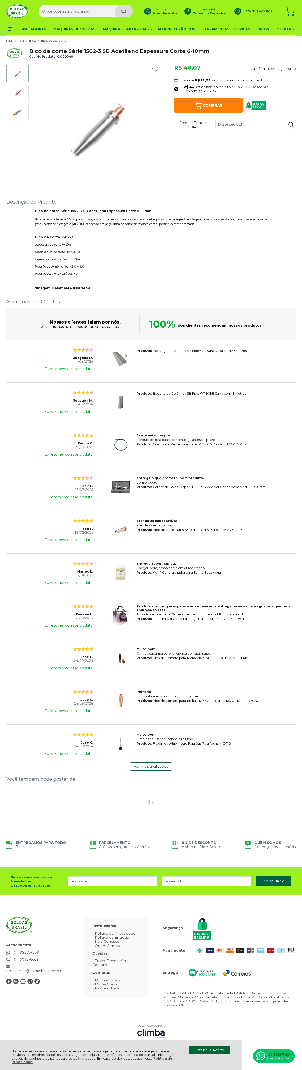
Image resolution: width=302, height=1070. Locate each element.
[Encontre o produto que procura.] (124, 11)
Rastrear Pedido (109, 988)
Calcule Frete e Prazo (193, 124)
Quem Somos (107, 945)
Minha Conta (106, 984)
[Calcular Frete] (291, 124)
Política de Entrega (112, 937)
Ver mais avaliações (151, 766)
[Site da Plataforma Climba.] (151, 1031)
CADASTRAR (274, 881)
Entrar (198, 13)
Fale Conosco (107, 941)
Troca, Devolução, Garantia (109, 963)
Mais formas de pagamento (273, 69)
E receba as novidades (31, 885)
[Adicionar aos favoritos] (155, 69)
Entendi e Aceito (209, 1050)
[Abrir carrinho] (290, 11)
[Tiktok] (37, 982)
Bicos (33, 40)
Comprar (212, 105)
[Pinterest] (30, 982)
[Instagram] (16, 982)
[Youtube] (23, 982)
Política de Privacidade (115, 933)
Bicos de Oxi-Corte (53, 40)
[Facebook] (9, 982)
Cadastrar (218, 13)
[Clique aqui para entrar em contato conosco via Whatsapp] (274, 1056)
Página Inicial (15, 40)
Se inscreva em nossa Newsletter (31, 879)
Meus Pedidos (107, 980)
